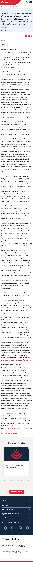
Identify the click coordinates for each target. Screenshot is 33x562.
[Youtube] (27, 528)
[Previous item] (5, 480)
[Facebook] (5, 528)
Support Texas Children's (10, 513)
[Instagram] (13, 528)
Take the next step (8, 501)
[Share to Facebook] (26, 36)
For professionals (7, 509)
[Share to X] (29, 36)
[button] (31, 36)
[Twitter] (20, 528)
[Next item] (28, 480)
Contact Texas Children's (10, 522)
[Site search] (27, 2)
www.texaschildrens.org (12, 428)
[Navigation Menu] (30, 2)
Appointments (7, 518)
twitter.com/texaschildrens (9, 433)
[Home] (1, 7)
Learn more (5, 505)
